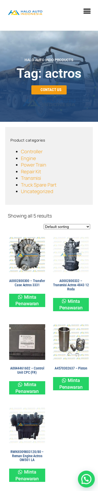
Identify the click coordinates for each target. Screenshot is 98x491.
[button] (87, 11)
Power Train (33, 165)
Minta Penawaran (27, 300)
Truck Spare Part (38, 185)
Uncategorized (37, 191)
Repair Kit (31, 171)
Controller (32, 151)
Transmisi (31, 178)
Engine (28, 158)
